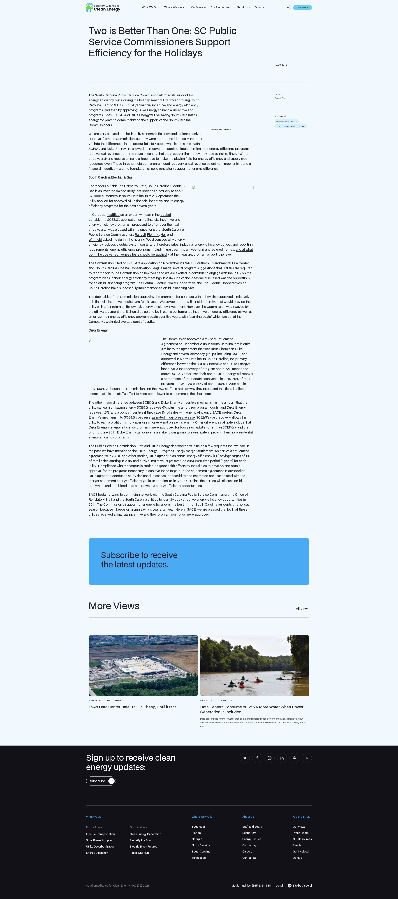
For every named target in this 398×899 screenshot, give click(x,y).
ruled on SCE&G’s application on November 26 (149, 263)
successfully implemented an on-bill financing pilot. (157, 288)
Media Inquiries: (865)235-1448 (251, 885)
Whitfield (95, 239)
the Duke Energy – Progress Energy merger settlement (172, 451)
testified (113, 214)
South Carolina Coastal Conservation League (129, 268)
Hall (163, 234)
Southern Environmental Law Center (222, 263)
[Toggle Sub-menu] (158, 7)
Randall (140, 234)
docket (165, 214)
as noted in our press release (173, 417)
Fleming (153, 234)
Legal (279, 885)
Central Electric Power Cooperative (169, 283)
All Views (302, 609)
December (191, 344)
